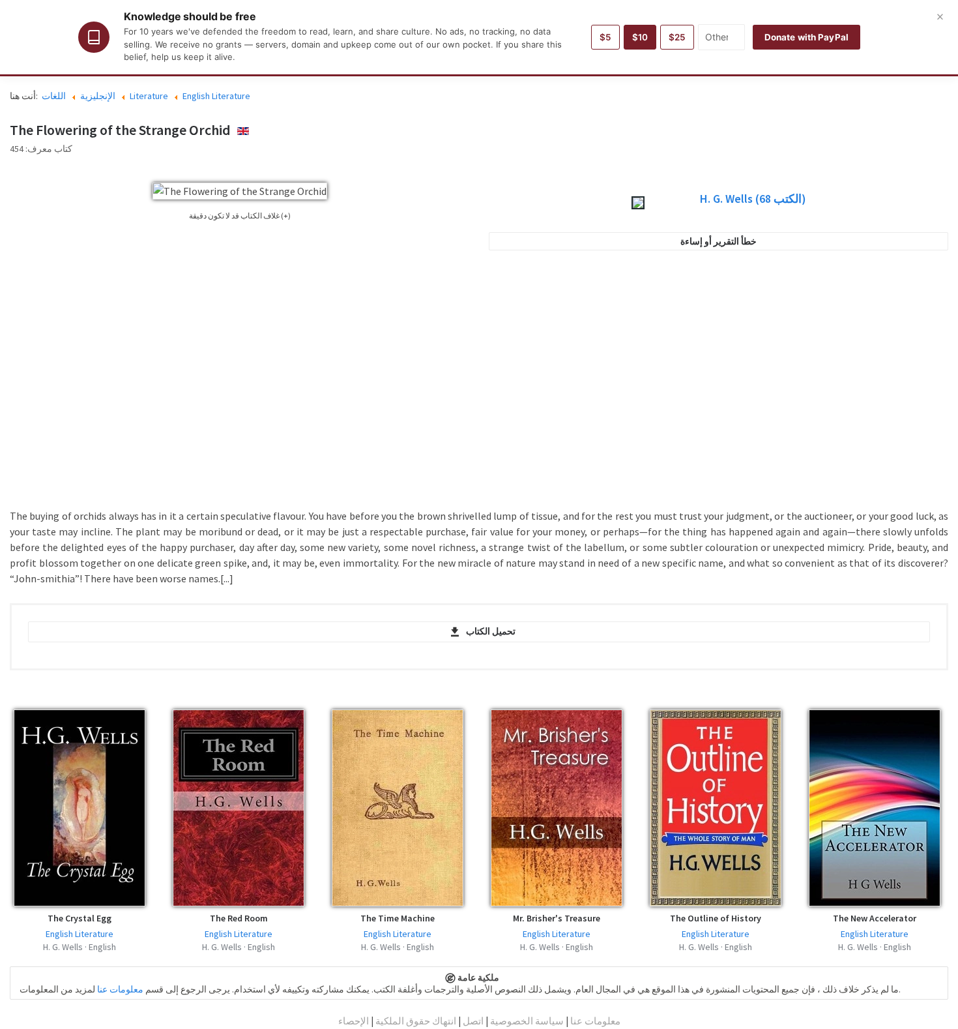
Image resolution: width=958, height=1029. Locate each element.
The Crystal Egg (79, 918)
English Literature (79, 934)
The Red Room (239, 918)
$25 (677, 37)
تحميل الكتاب (490, 631)
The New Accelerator (874, 918)
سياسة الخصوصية (527, 1021)
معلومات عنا (120, 989)
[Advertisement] (719, 387)
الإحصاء (353, 1021)
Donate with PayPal (806, 37)
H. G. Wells (753, 199)
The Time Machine (397, 918)
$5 (605, 37)
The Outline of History (715, 918)
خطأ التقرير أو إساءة (718, 241)
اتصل (473, 1021)
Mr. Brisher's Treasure (556, 918)
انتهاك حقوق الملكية (415, 1021)
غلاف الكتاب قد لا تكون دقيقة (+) (240, 215)
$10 (640, 37)
